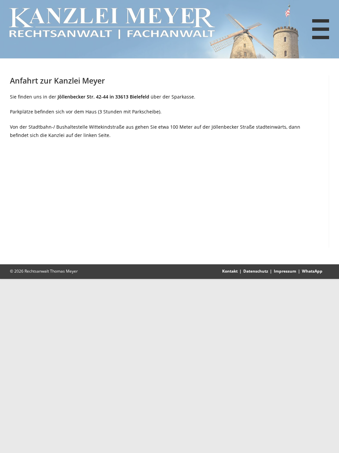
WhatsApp (312, 271)
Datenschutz (255, 271)
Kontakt (230, 271)
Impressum (285, 271)
